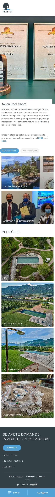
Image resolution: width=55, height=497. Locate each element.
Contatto (12, 447)
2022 (40, 138)
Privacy (28, 479)
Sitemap (41, 477)
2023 (3, 141)
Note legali (30, 477)
